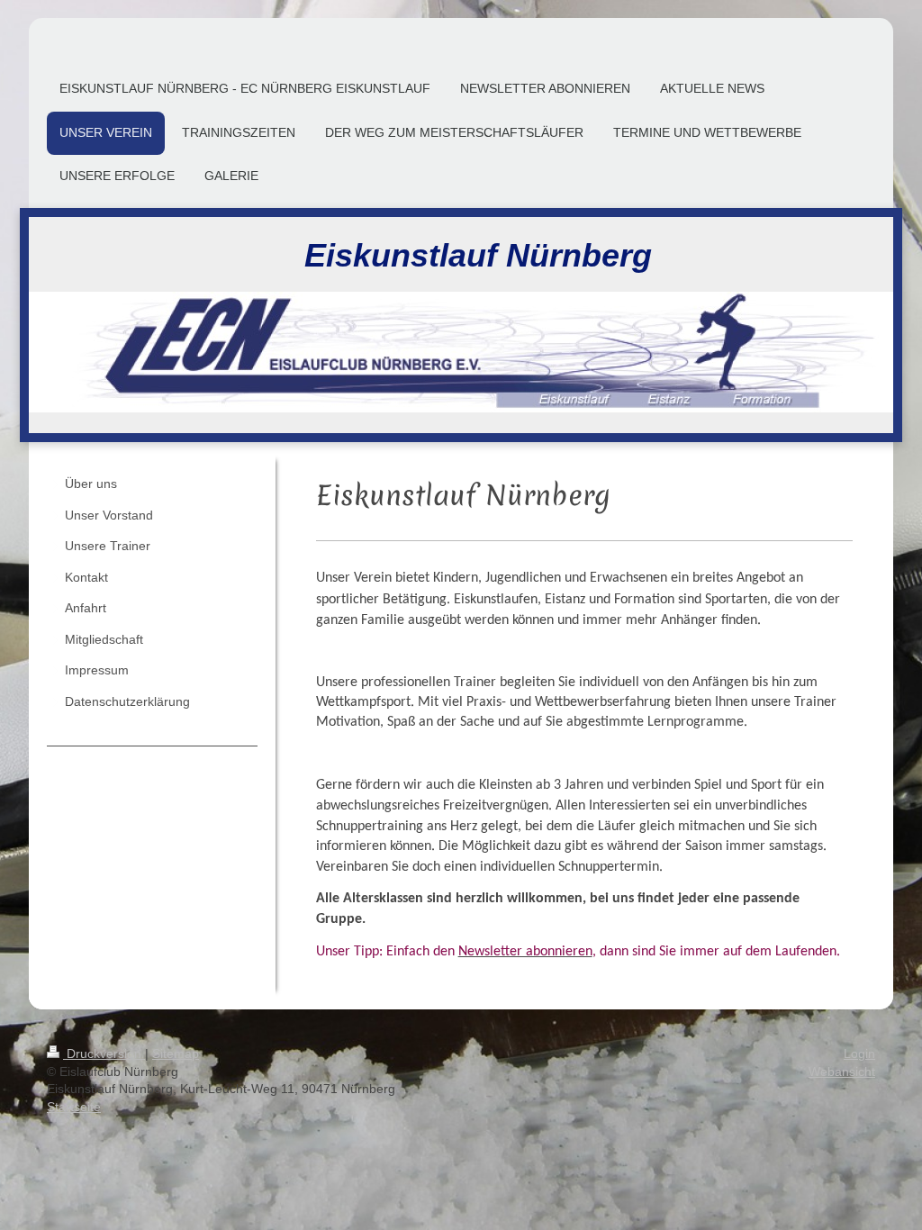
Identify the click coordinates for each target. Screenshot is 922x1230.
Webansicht (842, 1071)
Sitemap (175, 1053)
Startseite (74, 1106)
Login (859, 1053)
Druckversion (104, 1053)
